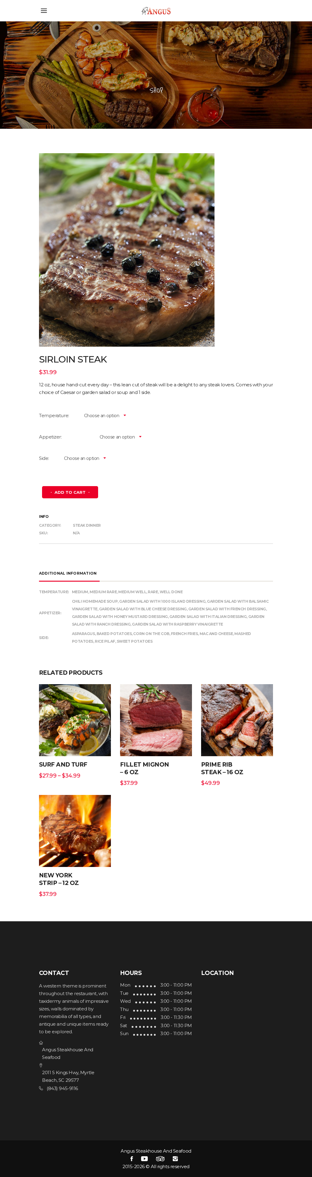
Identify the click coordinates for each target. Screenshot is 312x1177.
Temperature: (54, 415)
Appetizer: (50, 437)
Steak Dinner (87, 525)
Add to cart (70, 492)
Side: (44, 458)
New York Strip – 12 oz (59, 879)
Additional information (68, 573)
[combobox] (102, 416)
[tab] (69, 573)
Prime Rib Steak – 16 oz (222, 768)
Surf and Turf (63, 764)
